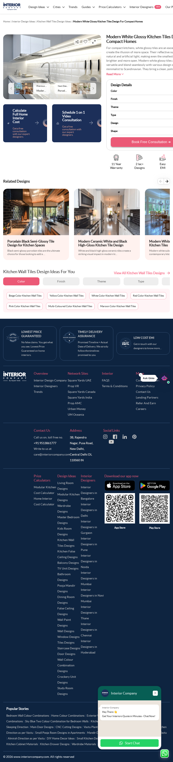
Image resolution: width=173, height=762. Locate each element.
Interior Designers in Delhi (89, 510)
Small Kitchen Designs (90, 738)
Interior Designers (46, 386)
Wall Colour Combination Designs (65, 665)
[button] (155, 378)
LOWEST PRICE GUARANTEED (31, 334)
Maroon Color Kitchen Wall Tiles (118, 306)
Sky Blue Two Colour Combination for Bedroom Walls (57, 721)
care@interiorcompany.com (52, 454)
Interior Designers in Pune (89, 544)
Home (6, 21)
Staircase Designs (68, 648)
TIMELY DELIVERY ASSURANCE (90, 334)
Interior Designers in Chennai (89, 629)
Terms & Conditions (115, 386)
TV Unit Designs (67, 568)
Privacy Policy (145, 386)
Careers (141, 409)
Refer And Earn (146, 403)
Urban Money (77, 409)
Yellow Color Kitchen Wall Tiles (67, 295)
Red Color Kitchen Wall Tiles (148, 295)
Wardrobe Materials (84, 744)
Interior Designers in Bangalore (89, 492)
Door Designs (66, 654)
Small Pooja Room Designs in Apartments (60, 732)
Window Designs (68, 637)
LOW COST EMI (144, 337)
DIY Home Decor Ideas (61, 738)
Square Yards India (80, 397)
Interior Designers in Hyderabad (89, 646)
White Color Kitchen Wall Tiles (108, 295)
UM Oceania (76, 414)
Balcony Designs (68, 562)
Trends (38, 391)
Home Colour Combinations (68, 715)
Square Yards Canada (81, 391)
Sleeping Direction (17, 727)
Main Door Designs (42, 727)
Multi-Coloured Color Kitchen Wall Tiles (70, 306)
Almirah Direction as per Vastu (26, 738)
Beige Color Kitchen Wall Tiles (25, 295)
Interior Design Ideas (23, 21)
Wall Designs (65, 631)
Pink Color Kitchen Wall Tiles (24, 306)
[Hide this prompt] (141, 375)
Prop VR (73, 386)
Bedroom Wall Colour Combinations (27, 715)
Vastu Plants (91, 727)
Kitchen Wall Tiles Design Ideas (54, 21)
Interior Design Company (50, 380)
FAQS (105, 380)
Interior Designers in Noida (89, 561)
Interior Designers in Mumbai (89, 578)
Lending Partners (147, 397)
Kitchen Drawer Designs (55, 744)
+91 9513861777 (45, 443)
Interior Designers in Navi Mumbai (92, 595)
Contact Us (143, 391)
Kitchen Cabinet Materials (22, 744)
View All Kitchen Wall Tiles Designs (139, 273)
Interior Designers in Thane (89, 612)
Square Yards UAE (79, 380)
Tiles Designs (65, 642)
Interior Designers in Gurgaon (89, 527)
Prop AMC (75, 403)
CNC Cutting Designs (69, 727)
